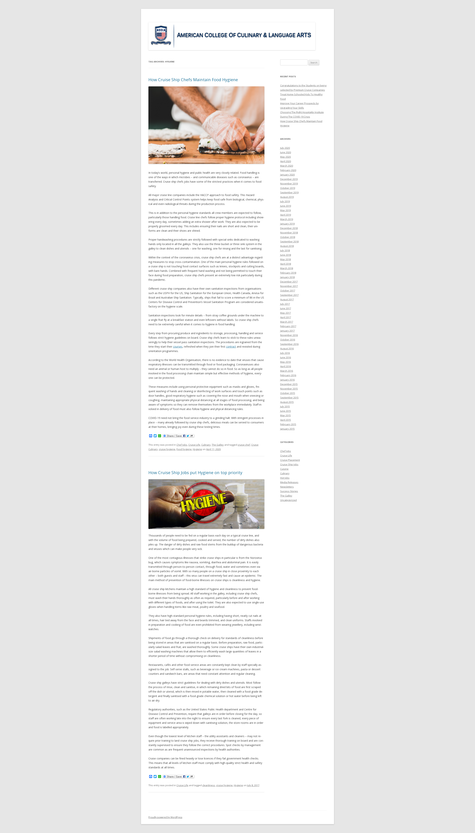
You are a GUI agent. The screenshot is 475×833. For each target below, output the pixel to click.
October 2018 (287, 237)
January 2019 (287, 223)
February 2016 (288, 375)
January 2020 (287, 174)
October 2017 (287, 290)
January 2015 (287, 428)
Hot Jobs (284, 477)
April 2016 (285, 366)
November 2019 (289, 183)
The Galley (218, 444)
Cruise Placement (290, 460)
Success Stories (289, 491)
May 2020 (285, 156)
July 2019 (285, 201)
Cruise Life (194, 444)
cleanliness (208, 785)
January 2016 (287, 379)
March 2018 (286, 268)
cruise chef (244, 444)
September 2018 (289, 241)
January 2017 (287, 330)
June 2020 (285, 152)
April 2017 (285, 317)
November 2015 (289, 388)
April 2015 (285, 420)
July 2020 (285, 148)
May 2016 (285, 362)
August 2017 (287, 299)
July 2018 (285, 250)
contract (231, 346)
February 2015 (288, 424)
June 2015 (285, 411)
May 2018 (285, 259)
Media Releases (289, 482)
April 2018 (285, 263)
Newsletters (287, 486)
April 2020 (285, 161)
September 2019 (289, 192)
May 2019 (285, 210)
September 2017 (289, 295)
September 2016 (289, 344)
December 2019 (289, 179)
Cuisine (284, 469)
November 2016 (289, 335)
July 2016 (285, 353)
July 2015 (285, 406)
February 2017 (288, 326)
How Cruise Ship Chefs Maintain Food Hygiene (193, 79)
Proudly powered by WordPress (165, 817)
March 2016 (286, 370)
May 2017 (285, 313)
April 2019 (285, 214)
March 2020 (286, 165)
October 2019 (287, 188)
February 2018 (288, 272)
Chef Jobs (181, 444)
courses (177, 346)
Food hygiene (184, 449)
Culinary (206, 444)
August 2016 (287, 348)
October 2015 (287, 393)
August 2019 (287, 197)
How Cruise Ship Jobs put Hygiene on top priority (195, 472)
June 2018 (285, 255)
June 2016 (285, 357)
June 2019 (285, 206)
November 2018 (289, 232)
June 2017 (285, 308)
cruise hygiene (167, 449)
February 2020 (288, 170)
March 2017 (286, 321)
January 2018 (287, 277)
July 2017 (285, 304)
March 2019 (286, 219)
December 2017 (289, 281)
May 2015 (285, 415)
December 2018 (289, 228)
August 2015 (287, 402)
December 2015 (289, 384)
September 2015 (289, 397)
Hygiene (197, 449)
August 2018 (287, 246)
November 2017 (289, 286)
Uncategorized (288, 500)
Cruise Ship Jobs (289, 464)
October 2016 (287, 339)
